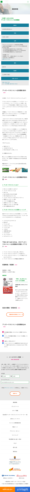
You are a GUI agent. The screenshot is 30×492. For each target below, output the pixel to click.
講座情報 (15, 402)
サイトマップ (15, 435)
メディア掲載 (15, 410)
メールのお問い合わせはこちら (10, 83)
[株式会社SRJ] (21, 475)
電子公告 (15, 447)
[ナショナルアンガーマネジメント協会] (15, 456)
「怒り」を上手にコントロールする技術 (21, 279)
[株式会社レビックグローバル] (8, 475)
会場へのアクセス (6, 59)
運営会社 (15, 451)
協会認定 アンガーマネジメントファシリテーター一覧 (15, 414)
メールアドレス (5, 379)
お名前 (3, 373)
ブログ (15, 443)
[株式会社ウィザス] (15, 468)
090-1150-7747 (6, 82)
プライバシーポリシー (9, 387)
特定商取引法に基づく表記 (15, 439)
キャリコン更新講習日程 (15, 423)
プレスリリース (15, 406)
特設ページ (15, 427)
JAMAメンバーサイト (15, 418)
